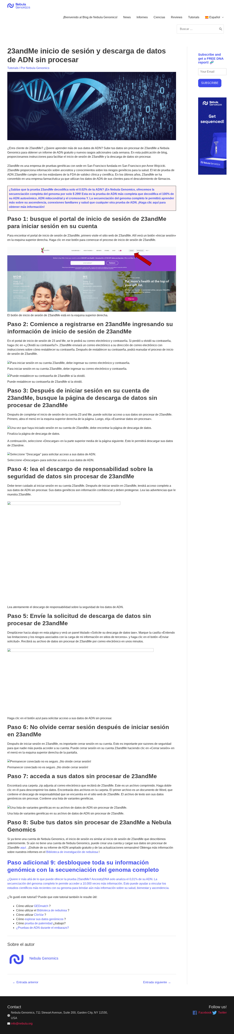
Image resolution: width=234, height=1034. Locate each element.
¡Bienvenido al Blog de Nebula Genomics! (90, 17)
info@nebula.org (22, 1023)
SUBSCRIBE (209, 82)
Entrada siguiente (157, 982)
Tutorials (193, 17)
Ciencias (159, 17)
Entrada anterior (25, 982)
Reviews (176, 17)
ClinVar (38, 914)
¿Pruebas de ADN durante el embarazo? (42, 927)
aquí (23, 847)
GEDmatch (40, 906)
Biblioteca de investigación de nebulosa (72, 852)
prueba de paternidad (38, 923)
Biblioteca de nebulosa (51, 910)
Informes (142, 17)
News (127, 17)
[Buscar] (221, 29)
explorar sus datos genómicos (43, 919)
